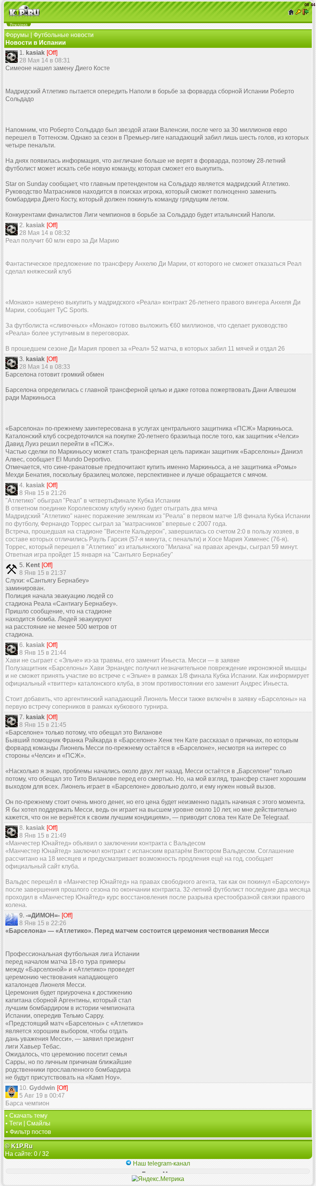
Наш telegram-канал (160, 1163)
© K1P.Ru (19, 1146)
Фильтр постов (30, 1132)
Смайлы (38, 1123)
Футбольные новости (64, 35)
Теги (15, 1123)
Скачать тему (28, 1115)
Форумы (17, 35)
